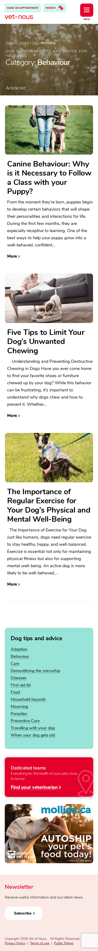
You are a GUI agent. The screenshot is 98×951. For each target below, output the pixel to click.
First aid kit (21, 685)
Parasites (19, 714)
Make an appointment (23, 8)
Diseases (18, 678)
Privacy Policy (15, 943)
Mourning (19, 706)
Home (10, 43)
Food (15, 692)
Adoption (19, 649)
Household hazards (28, 699)
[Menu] (86, 10)
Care (15, 663)
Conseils (23, 43)
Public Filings (64, 943)
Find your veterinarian (34, 787)
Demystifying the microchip (35, 671)
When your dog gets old (33, 735)
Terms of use (39, 943)
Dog (35, 43)
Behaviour (20, 656)
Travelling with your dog (33, 728)
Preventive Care (25, 721)
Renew (51, 8)
